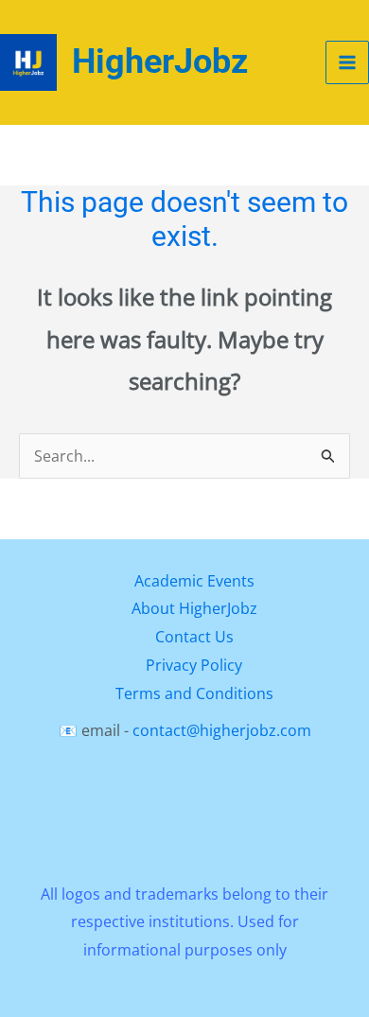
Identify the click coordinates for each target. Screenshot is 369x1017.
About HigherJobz (194, 608)
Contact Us (194, 636)
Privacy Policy (194, 665)
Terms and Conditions (194, 693)
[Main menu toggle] (347, 62)
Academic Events (194, 580)
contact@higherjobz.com (221, 730)
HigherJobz (160, 61)
